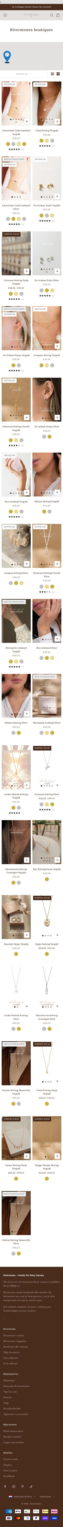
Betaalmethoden (12, 1408)
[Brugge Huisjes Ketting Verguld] (47, 1179)
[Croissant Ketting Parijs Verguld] (11, 294)
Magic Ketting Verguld (46, 944)
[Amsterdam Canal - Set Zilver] (24, 219)
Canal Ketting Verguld (47, 130)
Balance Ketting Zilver (16, 722)
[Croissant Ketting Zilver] (21, 294)
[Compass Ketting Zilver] (52, 365)
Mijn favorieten (11, 1352)
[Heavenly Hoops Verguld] (16, 954)
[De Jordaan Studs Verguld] (41, 215)
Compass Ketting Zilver (16, 573)
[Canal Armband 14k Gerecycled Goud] (19, 144)
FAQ (5, 1402)
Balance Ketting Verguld (47, 501)
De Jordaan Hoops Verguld (16, 355)
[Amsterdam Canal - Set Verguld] (24, 144)
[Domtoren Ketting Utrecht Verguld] (11, 440)
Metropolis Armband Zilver (47, 722)
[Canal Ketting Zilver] (52, 141)
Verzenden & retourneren (16, 1386)
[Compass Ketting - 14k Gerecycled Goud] (47, 365)
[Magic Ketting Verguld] (47, 954)
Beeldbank (8, 1476)
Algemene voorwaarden (15, 1414)
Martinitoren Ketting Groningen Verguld (16, 871)
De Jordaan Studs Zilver (47, 280)
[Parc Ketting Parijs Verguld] (47, 879)
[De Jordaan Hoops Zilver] (19, 365)
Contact (7, 1397)
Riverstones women (13, 1335)
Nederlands (45, 1496)
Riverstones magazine (14, 1341)
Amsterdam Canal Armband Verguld (16, 132)
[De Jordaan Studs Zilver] (47, 215)
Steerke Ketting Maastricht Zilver (16, 1242)
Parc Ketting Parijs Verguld (47, 869)
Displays (7, 1464)
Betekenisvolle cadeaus (15, 1346)
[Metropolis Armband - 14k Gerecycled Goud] (16, 661)
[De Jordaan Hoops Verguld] (13, 365)
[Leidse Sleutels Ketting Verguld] (13, 808)
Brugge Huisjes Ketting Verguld (47, 1167)
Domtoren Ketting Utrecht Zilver (46, 575)
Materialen (9, 1380)
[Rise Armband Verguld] (11, 512)
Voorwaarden (10, 1470)
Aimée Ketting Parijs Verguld (46, 1092)
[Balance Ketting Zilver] (50, 512)
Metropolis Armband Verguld (16, 650)
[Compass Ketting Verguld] (41, 365)
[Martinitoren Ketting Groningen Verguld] (13, 883)
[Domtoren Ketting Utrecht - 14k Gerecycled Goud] (16, 440)
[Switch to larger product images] (52, 73)
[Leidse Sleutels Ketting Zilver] (19, 808)
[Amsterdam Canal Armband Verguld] (8, 144)
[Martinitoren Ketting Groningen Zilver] (19, 883)
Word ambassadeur (13, 1431)
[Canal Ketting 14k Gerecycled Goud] (47, 141)
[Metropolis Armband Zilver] (21, 661)
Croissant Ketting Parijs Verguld (16, 282)
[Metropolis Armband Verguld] (11, 661)
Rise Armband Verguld (16, 501)
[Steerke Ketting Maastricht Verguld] (13, 1104)
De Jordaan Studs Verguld (47, 205)
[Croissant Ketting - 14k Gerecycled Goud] (16, 294)
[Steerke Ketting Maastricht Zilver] (19, 1104)
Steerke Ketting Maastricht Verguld (16, 1092)
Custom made (10, 1459)
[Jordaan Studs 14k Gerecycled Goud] (52, 215)
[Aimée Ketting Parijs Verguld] (47, 1104)
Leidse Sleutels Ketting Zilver (16, 1017)
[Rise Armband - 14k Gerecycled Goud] (16, 512)
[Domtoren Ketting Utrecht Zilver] (21, 440)
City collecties (10, 1357)
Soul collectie (10, 1363)
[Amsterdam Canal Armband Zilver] (13, 144)
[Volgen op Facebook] (5, 1486)
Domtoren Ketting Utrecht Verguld (16, 428)
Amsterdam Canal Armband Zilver (16, 207)
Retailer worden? (12, 1436)
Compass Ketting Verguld (47, 355)
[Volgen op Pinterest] (22, 1486)
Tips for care (10, 1391)
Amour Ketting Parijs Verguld (16, 1167)
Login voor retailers (13, 1442)
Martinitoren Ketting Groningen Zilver (47, 1017)
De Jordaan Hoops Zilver (46, 426)
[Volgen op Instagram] (13, 1486)
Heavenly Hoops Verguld (16, 944)
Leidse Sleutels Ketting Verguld (16, 796)
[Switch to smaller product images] (58, 73)
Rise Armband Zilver (46, 648)
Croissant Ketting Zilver (46, 794)
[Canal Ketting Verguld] (41, 141)
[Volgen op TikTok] (31, 1486)
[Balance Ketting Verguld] (44, 512)
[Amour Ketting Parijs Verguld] (16, 1179)
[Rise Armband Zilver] (21, 512)
